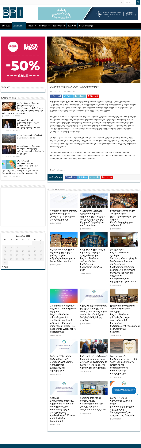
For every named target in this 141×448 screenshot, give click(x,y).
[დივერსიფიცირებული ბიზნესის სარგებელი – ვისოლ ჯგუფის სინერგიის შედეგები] (9, 149)
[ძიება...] (138, 2)
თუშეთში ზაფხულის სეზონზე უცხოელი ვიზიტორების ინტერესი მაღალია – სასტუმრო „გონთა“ (62, 255)
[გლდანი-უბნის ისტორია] (9, 138)
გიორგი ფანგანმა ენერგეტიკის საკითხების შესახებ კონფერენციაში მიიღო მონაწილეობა (93, 404)
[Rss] (122, 2)
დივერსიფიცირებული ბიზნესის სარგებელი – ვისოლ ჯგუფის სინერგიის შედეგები (30, 150)
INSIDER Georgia (86, 26)
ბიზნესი (6, 26)
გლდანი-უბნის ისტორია (29, 135)
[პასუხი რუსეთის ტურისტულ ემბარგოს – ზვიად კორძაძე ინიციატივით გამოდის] (9, 123)
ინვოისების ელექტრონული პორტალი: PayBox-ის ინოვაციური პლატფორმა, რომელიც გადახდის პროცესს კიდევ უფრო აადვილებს (20, 167)
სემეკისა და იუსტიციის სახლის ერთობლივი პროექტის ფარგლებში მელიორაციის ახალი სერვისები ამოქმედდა (93, 362)
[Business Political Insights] (13, 12)
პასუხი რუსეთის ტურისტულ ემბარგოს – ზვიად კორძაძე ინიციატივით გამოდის (29, 124)
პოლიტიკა (44, 26)
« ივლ (5, 266)
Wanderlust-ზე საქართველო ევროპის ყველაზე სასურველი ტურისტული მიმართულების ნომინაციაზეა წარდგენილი (123, 365)
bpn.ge (62, 170)
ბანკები (32, 26)
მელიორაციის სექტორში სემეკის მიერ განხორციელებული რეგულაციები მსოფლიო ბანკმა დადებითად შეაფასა (122, 407)
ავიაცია (72, 26)
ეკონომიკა (19, 26)
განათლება (59, 26)
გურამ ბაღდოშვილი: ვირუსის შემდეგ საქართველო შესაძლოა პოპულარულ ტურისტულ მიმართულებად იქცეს (22, 108)
